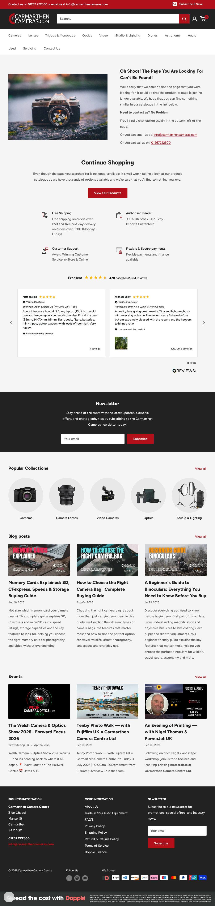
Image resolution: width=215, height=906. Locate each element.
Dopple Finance (96, 852)
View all (201, 469)
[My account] (195, 19)
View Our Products (107, 193)
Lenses (33, 35)
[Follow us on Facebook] (69, 878)
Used (12, 48)
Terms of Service (97, 845)
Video (103, 35)
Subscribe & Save (191, 4)
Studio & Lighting (127, 35)
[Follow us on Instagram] (77, 878)
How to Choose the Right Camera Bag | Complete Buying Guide (102, 589)
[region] (107, 322)
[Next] (206, 495)
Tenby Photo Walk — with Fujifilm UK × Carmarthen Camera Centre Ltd (103, 732)
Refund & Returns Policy (102, 839)
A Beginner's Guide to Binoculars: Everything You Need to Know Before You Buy (175, 589)
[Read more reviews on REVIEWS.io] (185, 372)
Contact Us (52, 48)
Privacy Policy (95, 826)
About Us (91, 806)
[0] (203, 18)
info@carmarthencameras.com (175, 135)
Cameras (14, 35)
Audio (192, 35)
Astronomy (173, 35)
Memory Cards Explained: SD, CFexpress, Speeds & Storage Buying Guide (38, 589)
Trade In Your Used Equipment (106, 813)
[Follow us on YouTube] (85, 878)
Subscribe (140, 439)
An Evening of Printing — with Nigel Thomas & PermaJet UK (171, 732)
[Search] (184, 18)
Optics (87, 35)
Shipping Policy (96, 832)
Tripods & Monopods (60, 35)
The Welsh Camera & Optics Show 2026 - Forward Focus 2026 (37, 732)
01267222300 (161, 143)
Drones (152, 35)
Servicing (29, 48)
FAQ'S (89, 819)
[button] (11, 323)
